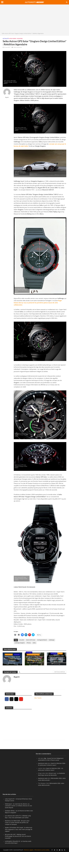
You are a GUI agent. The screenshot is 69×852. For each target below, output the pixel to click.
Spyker (60, 653)
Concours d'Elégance (33, 654)
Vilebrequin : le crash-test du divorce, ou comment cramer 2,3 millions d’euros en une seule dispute (18, 805)
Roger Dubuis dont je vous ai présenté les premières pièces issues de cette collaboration (38, 303)
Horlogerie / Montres (16, 38)
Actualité (6, 38)
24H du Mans (8, 654)
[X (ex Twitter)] (11, 699)
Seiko (34, 643)
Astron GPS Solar (30, 640)
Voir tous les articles (59, 671)
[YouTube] (21, 699)
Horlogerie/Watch (42, 640)
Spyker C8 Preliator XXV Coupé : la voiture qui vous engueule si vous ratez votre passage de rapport (56, 658)
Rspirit (7, 97)
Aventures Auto (42, 763)
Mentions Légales (28, 850)
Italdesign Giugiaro (20, 643)
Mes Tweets (38, 698)
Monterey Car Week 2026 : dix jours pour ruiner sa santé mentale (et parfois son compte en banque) (34, 659)
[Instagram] (16, 699)
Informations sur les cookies (41, 850)
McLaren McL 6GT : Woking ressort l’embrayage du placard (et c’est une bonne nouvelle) (18, 836)
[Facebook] (7, 699)
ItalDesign (51, 640)
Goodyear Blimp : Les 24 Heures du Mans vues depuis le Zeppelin (12, 658)
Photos (29, 643)
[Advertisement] (34, 19)
